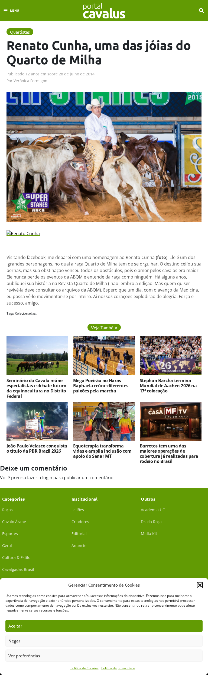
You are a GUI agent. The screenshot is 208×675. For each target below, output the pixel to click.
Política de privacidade (118, 668)
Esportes (10, 533)
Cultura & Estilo (16, 557)
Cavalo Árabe (14, 521)
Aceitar (15, 626)
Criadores (80, 521)
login (47, 478)
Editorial (79, 533)
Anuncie (79, 545)
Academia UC (153, 509)
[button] (200, 585)
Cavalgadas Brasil (18, 569)
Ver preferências (24, 655)
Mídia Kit (149, 533)
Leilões (78, 509)
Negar (14, 641)
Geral (7, 545)
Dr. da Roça (151, 521)
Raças (7, 509)
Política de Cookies (84, 668)
